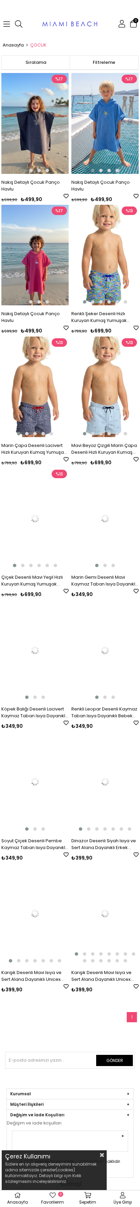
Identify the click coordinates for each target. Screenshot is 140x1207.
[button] (23, 170)
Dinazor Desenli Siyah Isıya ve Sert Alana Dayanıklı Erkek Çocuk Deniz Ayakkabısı (103, 844)
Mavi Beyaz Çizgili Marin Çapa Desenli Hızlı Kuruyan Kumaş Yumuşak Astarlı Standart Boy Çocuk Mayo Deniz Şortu (104, 449)
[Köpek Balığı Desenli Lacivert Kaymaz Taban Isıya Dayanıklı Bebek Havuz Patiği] (35, 650)
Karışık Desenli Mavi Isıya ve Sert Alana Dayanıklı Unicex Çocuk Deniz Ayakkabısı (31, 976)
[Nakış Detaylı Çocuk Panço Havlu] (35, 123)
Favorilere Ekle (66, 196)
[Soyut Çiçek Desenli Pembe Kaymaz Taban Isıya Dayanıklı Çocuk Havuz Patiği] (35, 782)
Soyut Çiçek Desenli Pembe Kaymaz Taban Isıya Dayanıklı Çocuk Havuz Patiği (33, 844)
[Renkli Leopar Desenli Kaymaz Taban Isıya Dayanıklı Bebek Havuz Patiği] (105, 650)
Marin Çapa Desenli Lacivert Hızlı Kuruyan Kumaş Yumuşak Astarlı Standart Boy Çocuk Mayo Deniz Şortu (33, 449)
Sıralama (35, 62)
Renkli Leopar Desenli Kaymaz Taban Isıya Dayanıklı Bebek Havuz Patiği (104, 712)
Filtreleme (104, 62)
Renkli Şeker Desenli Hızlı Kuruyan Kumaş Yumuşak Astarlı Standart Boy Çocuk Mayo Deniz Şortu (100, 317)
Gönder (114, 1060)
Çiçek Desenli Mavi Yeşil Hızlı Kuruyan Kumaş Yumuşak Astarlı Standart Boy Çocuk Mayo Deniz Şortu (32, 581)
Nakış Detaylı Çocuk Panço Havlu (30, 185)
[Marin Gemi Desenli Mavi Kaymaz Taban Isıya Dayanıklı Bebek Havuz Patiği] (105, 518)
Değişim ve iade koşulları (34, 1123)
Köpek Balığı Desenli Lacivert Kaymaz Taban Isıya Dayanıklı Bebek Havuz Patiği (33, 712)
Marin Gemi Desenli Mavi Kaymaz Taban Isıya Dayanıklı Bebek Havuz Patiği (103, 581)
